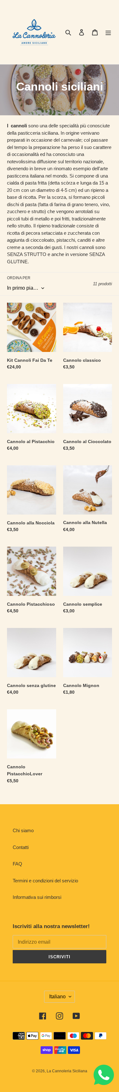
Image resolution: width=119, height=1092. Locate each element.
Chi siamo (23, 830)
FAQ (17, 863)
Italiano (57, 996)
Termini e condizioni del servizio (45, 880)
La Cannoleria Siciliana (67, 1071)
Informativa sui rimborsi (37, 897)
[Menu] (108, 32)
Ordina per (18, 278)
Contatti (21, 847)
